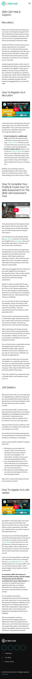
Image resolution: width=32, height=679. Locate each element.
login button (8, 239)
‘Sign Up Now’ (6, 542)
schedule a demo (16, 151)
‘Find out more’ (12, 142)
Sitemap (5, 674)
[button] (30, 3)
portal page (18, 241)
